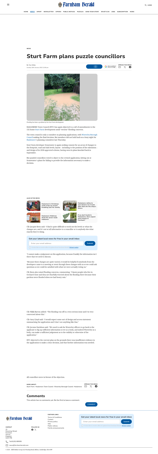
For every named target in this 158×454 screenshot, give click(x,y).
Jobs (49, 424)
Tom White (32, 65)
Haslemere (31, 140)
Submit (90, 243)
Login (150, 5)
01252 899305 (17, 441)
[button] (8, 4)
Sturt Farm (39, 130)
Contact (50, 419)
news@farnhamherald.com (18, 445)
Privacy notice (74, 247)
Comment (91, 404)
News (29, 48)
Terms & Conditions (55, 417)
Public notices (53, 426)
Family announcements (56, 428)
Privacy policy (53, 422)
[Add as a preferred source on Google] (110, 66)
